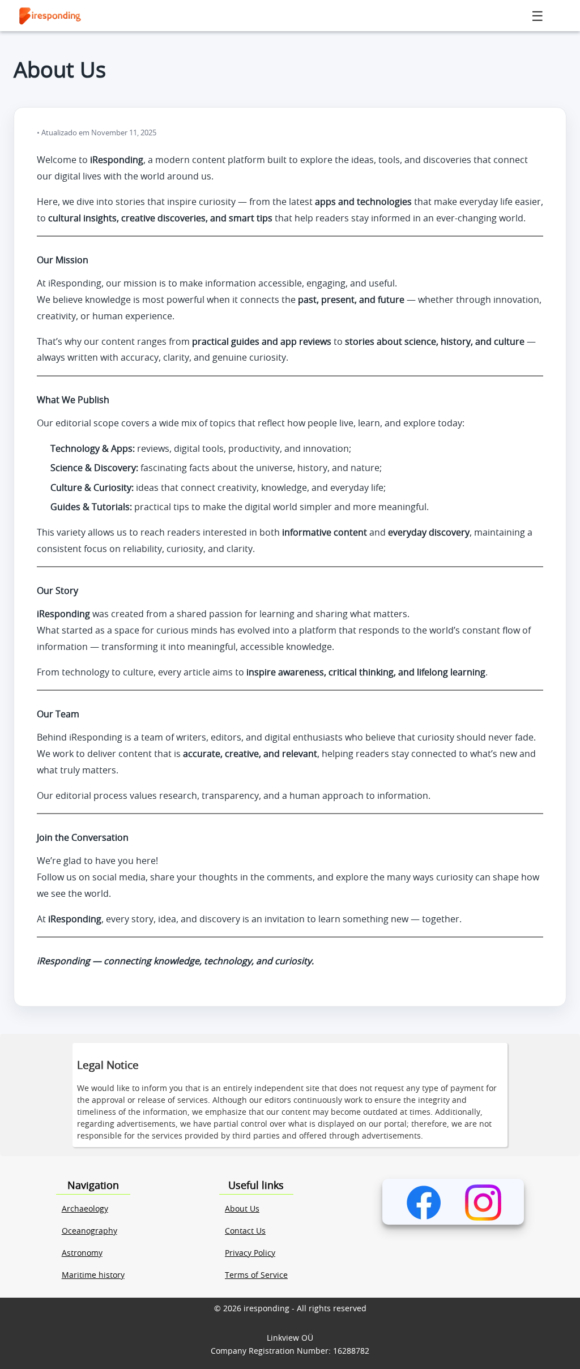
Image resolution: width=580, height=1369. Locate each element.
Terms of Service (256, 1276)
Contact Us (245, 1231)
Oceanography (89, 1231)
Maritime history (93, 1276)
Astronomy (82, 1253)
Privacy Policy (250, 1253)
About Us (242, 1209)
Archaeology (85, 1209)
